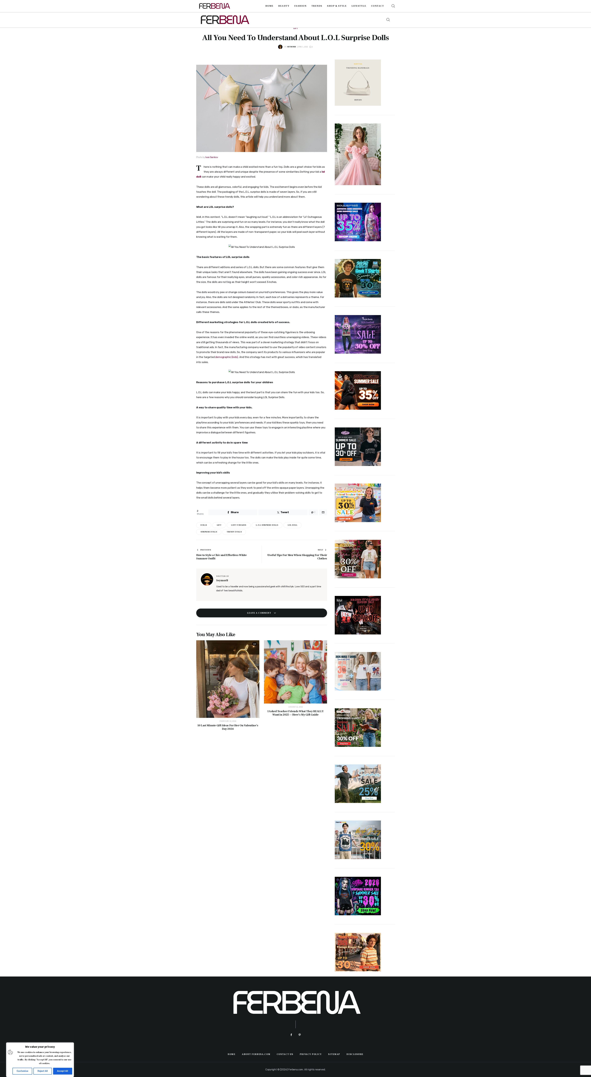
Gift (295, 28)
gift (219, 525)
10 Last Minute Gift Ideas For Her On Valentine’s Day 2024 (227, 727)
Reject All (43, 1071)
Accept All (62, 1071)
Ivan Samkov (211, 157)
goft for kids (238, 525)
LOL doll (292, 525)
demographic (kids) (226, 357)
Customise (22, 1071)
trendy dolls (234, 532)
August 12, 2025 (295, 707)
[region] (40, 1059)
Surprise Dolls (209, 532)
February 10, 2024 (227, 721)
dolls (204, 525)
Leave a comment (259, 613)
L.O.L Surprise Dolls (267, 525)
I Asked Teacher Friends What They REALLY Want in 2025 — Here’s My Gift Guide (295, 713)
